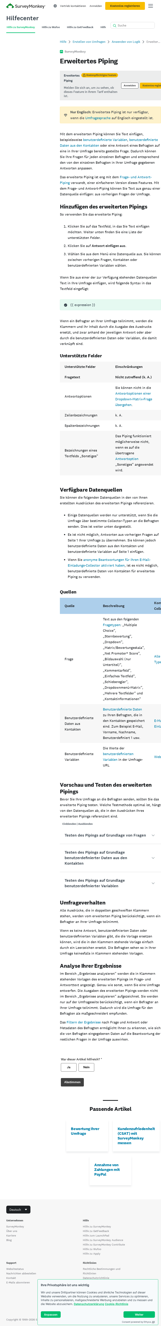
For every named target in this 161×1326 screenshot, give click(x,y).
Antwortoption (126, 458)
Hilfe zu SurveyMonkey (97, 1226)
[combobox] (18, 1210)
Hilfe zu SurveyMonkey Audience (103, 1240)
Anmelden (96, 6)
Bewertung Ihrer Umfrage (85, 1131)
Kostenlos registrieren (125, 6)
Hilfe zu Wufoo (92, 1249)
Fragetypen (111, 625)
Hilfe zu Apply (91, 1253)
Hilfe (63, 42)
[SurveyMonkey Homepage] (26, 6)
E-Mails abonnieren (18, 1282)
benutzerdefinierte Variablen (105, 139)
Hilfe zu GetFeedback (96, 1231)
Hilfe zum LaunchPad (96, 1235)
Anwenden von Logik (126, 42)
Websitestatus (15, 1269)
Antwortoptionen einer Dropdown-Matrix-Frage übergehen (133, 399)
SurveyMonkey (15, 1226)
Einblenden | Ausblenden (77, 824)
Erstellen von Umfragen (89, 42)
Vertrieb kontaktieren (73, 6)
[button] (110, 835)
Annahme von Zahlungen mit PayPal (107, 1169)
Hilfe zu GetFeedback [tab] (80, 27)
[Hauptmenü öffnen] (150, 6)
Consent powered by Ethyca (136, 1322)
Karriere (11, 1235)
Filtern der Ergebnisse (84, 1022)
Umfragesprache (98, 118)
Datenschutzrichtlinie (96, 1278)
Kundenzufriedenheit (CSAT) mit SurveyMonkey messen (136, 1135)
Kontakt (11, 1278)
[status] (110, 85)
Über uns (11, 1231)
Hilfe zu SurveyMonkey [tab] (21, 27)
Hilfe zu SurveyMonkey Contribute (104, 1244)
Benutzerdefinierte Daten (122, 709)
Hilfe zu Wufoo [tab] (51, 27)
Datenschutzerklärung (89, 1304)
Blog (9, 1240)
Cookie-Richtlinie (116, 1304)
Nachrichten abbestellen (21, 1273)
